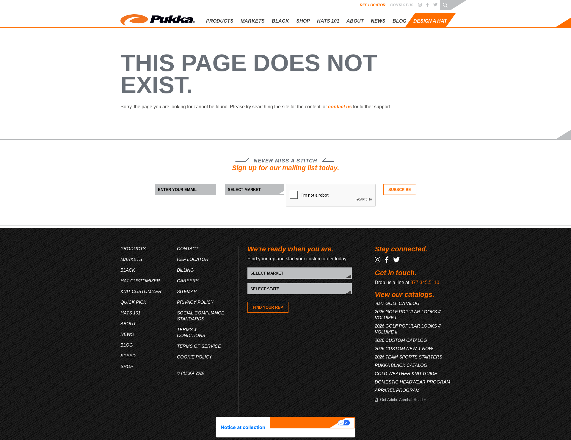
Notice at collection (243, 427)
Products (133, 248)
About (355, 21)
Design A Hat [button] (430, 21)
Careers (188, 280)
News (378, 21)
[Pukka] (157, 19)
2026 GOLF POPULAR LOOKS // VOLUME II (407, 328)
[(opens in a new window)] (420, 5)
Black (127, 270)
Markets (131, 259)
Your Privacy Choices (304, 423)
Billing (185, 270)
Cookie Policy (194, 356)
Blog (399, 21)
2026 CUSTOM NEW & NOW (404, 348)
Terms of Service (199, 346)
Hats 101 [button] (328, 21)
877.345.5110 (424, 282)
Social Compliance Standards (200, 315)
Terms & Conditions (191, 332)
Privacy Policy (195, 302)
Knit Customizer (416, 45)
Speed (128, 355)
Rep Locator (372, 5)
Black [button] (280, 21)
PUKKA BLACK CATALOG (401, 365)
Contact (187, 248)
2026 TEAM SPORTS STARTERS (408, 356)
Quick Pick (410, 55)
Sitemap (187, 291)
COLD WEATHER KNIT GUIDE (406, 373)
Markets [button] (253, 21)
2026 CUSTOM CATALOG (401, 340)
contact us (340, 106)
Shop (303, 21)
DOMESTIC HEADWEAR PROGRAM (412, 381)
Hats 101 (130, 312)
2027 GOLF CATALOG (397, 303)
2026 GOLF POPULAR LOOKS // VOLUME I (407, 314)
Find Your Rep (268, 307)
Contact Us (401, 5)
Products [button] (219, 21)
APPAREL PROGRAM (397, 390)
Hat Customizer (415, 35)
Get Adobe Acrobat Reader (403, 399)
